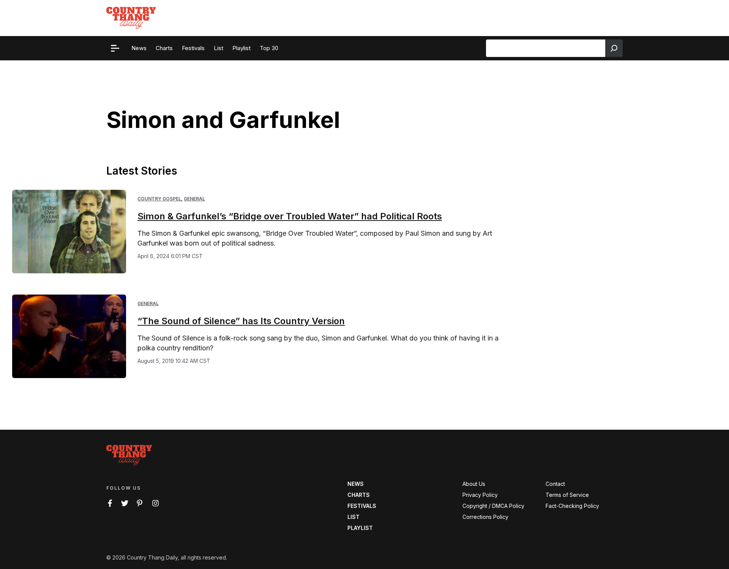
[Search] (614, 48)
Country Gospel (159, 199)
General (194, 199)
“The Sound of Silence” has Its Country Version (241, 320)
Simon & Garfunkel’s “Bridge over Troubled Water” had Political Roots (289, 216)
